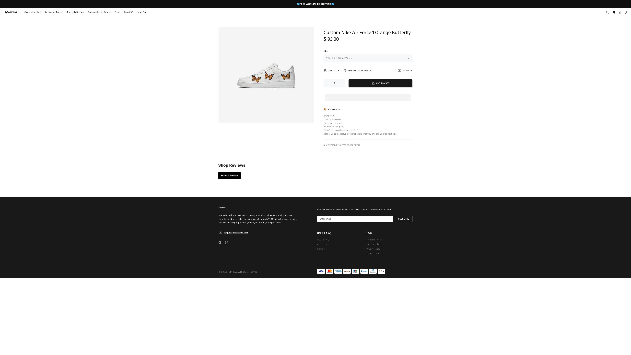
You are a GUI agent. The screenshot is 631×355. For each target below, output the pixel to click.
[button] (368, 94)
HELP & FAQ (323, 240)
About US (322, 244)
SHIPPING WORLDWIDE (359, 70)
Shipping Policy (374, 240)
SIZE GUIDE (333, 70)
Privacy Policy (373, 249)
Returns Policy (373, 244)
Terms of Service (374, 254)
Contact (321, 249)
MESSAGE (407, 70)
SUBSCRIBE (403, 219)
